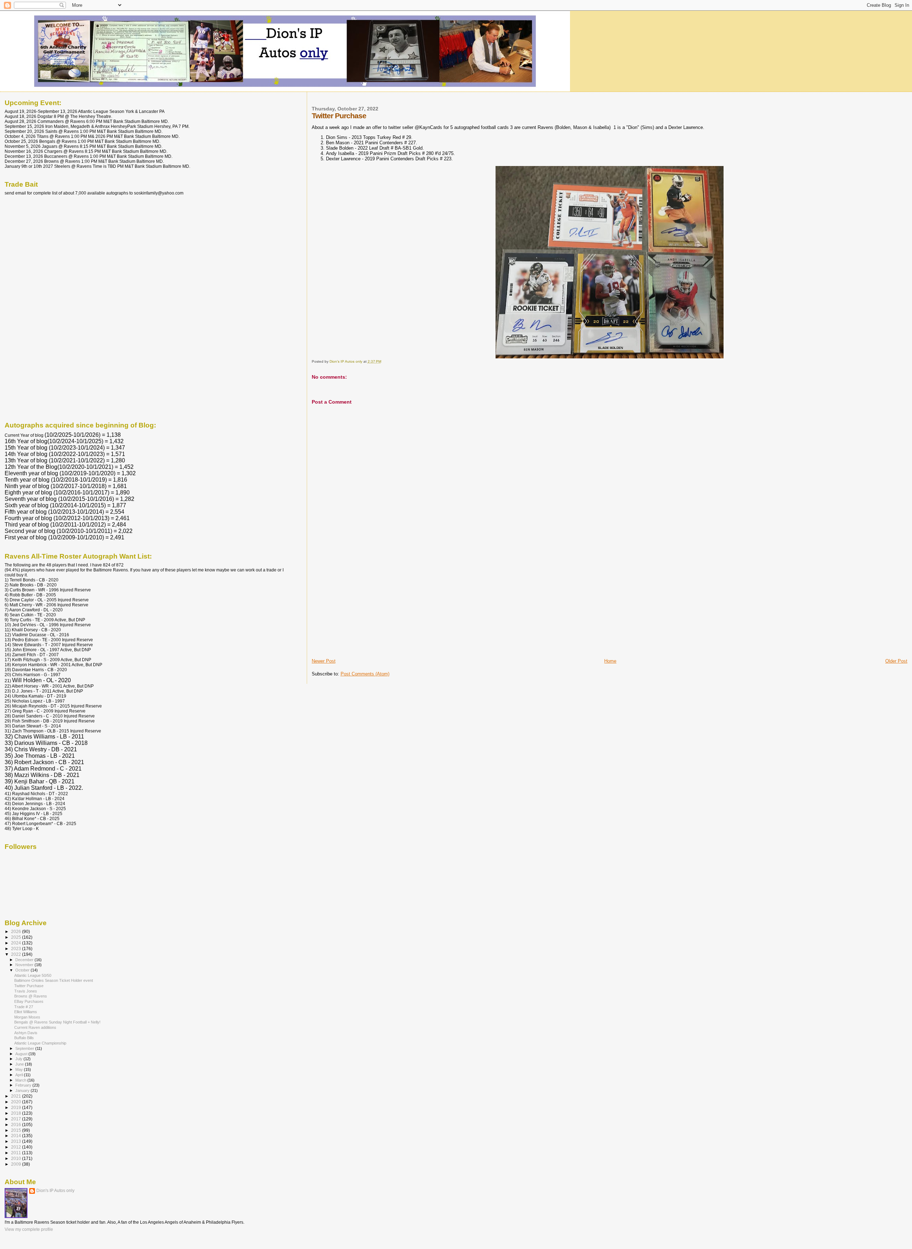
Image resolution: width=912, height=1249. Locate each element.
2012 (16, 1147)
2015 (16, 1130)
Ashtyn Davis (25, 1033)
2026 (16, 931)
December (25, 960)
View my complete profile (29, 1229)
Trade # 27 (23, 1007)
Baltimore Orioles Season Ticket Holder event (53, 980)
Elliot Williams (25, 1012)
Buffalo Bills (24, 1038)
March (21, 1080)
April (19, 1075)
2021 (16, 1096)
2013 (16, 1141)
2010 (16, 1158)
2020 (16, 1101)
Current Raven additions (35, 1027)
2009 (16, 1164)
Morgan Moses (27, 1017)
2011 (16, 1152)
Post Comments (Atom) (365, 674)
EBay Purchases (28, 1001)
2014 (16, 1135)
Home (610, 661)
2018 (16, 1113)
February (23, 1085)
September (25, 1048)
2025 (16, 937)
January (23, 1090)
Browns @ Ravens (30, 996)
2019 (16, 1107)
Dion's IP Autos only (55, 1190)
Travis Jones (25, 991)
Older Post (896, 661)
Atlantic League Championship (40, 1043)
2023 (16, 948)
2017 (16, 1118)
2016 (16, 1124)
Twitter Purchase (28, 986)
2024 (16, 942)
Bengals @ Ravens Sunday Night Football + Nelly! (57, 1022)
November (25, 965)
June (20, 1064)
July (19, 1059)
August (21, 1054)
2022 (16, 954)
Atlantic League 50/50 (32, 975)
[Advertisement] (365, 608)
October (23, 970)
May (19, 1069)
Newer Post (324, 661)
